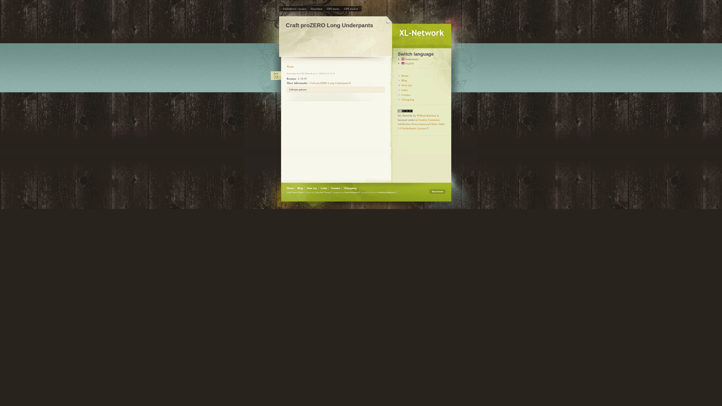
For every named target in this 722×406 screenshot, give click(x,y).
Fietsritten (316, 9)
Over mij (406, 85)
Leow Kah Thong (322, 192)
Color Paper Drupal (295, 192)
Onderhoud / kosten (294, 9)
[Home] (422, 46)
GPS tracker (351, 9)
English (409, 63)
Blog (404, 80)
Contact (405, 95)
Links (404, 90)
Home (290, 66)
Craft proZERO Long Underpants (329, 83)
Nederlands (411, 59)
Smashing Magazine (386, 192)
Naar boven (437, 191)
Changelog (407, 99)
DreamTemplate (351, 192)
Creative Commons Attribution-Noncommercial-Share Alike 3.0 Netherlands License (421, 124)
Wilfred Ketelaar (426, 115)
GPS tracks (333, 9)
